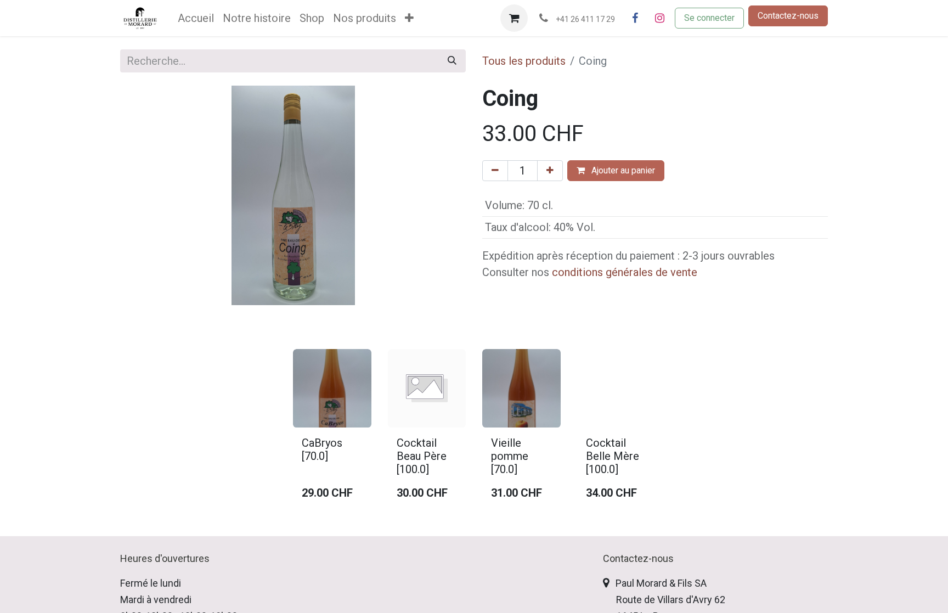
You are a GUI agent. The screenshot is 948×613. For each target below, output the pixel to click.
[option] (474, 429)
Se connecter (709, 18)
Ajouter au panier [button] (622, 170)
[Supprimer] (495, 170)
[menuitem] (195, 18)
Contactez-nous (788, 15)
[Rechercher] (452, 60)
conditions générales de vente (624, 272)
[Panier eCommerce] (514, 18)
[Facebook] (635, 18)
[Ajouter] (550, 170)
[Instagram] (659, 18)
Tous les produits (524, 61)
